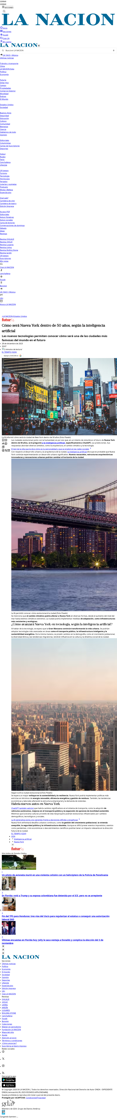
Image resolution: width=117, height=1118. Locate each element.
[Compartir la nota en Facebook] (3, 450)
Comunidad (5, 124)
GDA (13, 836)
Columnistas (5, 143)
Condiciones (31, 1097)
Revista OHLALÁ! (7, 239)
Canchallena (5, 162)
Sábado (3, 228)
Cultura (3, 121)
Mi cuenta (7, 42)
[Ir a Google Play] (9, 1081)
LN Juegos (4, 170)
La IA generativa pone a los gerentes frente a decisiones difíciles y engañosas (44, 820)
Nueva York (19, 842)
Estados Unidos (6, 104)
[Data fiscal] (3, 1114)
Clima (2, 66)
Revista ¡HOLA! (6, 242)
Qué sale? (4, 198)
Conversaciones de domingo (12, 225)
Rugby (2, 157)
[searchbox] (58, 50)
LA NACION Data (7, 69)
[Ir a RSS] (3, 1073)
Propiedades (5, 88)
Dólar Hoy (4, 82)
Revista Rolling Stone (9, 250)
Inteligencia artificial (23, 839)
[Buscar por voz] (113, 50)
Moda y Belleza (6, 190)
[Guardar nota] (3, 440)
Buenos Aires (5, 113)
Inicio (5, 28)
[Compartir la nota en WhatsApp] (6, 443)
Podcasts (4, 187)
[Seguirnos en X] (3, 1059)
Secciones (7, 31)
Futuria (3, 80)
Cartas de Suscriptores (10, 146)
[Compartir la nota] (3, 443)
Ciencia (3, 129)
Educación (4, 118)
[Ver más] (12, 844)
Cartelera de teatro (8, 203)
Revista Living (6, 247)
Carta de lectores (7, 222)
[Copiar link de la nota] (3, 447)
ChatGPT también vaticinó (22, 808)
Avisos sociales (6, 220)
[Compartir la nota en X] (6, 450)
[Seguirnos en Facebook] (3, 1052)
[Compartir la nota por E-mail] (8, 450)
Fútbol (2, 154)
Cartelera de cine (7, 201)
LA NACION (7, 316)
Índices (3, 96)
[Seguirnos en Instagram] (3, 1066)
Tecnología (4, 176)
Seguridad (4, 115)
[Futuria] (8, 321)
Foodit (5, 35)
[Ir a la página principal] (58, 24)
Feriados (3, 181)
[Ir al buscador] (4, 11)
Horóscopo (5, 179)
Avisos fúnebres (7, 217)
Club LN (6, 38)
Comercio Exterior (8, 91)
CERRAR (3, 1)
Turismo (3, 173)
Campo (3, 85)
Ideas (2, 231)
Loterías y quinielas (8, 184)
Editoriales (4, 140)
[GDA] (8, 1106)
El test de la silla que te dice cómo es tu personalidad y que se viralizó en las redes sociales (50, 449)
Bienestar (4, 126)
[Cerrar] (38, 45)
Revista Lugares (7, 244)
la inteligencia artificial (77, 451)
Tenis (2, 159)
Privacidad (41, 1097)
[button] (58, 174)
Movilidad (4, 93)
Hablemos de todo (8, 132)
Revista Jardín (6, 253)
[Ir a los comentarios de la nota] (6, 440)
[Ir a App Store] (9, 1087)
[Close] (3, 946)
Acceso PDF (5, 211)
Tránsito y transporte (9, 63)
